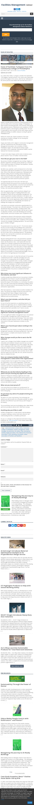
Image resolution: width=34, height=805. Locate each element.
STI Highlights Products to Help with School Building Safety (16, 586)
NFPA (9, 434)
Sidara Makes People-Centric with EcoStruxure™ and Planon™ (14, 719)
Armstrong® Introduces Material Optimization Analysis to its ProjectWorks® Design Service (14, 552)
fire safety (17, 431)
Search (31, 14)
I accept (30, 802)
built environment (9, 428)
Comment (4, 447)
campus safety (19, 428)
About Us (19, 11)
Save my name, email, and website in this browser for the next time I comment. (16, 485)
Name (3, 464)
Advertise (24, 11)
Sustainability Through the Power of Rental (16, 685)
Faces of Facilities (21, 70)
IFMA (21, 431)
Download (5, 509)
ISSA (17, 432)
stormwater (20, 434)
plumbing (14, 434)
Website (3, 476)
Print (30, 425)
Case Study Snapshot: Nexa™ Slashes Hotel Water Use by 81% (15, 777)
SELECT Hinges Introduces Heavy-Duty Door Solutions (16, 616)
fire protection (10, 431)
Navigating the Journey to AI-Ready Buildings (22, 497)
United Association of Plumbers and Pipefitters (14, 435)
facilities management (19, 429)
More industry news (17, 666)
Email (3, 470)
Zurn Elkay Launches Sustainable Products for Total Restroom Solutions (16, 649)
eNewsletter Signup (11, 11)
